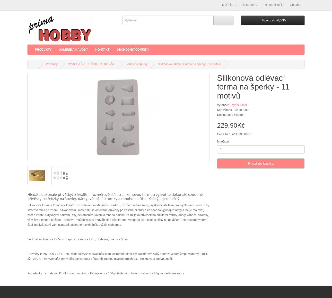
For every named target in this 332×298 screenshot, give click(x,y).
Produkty (43, 49)
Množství (223, 141)
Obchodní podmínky (133, 49)
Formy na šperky (137, 64)
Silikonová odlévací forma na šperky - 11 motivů (189, 64)
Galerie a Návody (73, 49)
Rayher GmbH (238, 105)
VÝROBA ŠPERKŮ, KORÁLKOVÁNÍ (91, 64)
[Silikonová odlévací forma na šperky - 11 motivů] (118, 117)
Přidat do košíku (261, 163)
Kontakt (102, 49)
